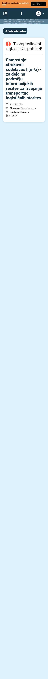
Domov (6, 19)
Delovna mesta (16, 19)
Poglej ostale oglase (17, 31)
